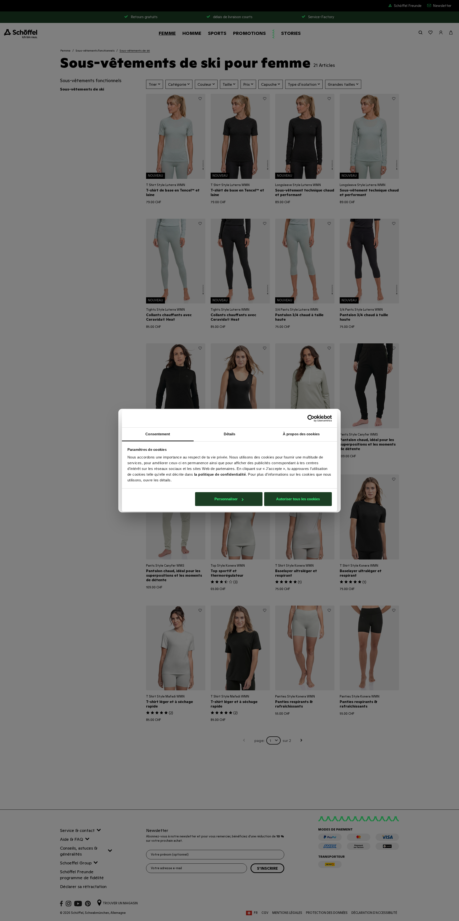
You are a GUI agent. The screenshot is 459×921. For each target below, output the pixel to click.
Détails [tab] (229, 434)
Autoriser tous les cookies (298, 499)
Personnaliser (226, 499)
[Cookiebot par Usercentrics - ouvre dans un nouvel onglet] (311, 418)
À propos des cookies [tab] (301, 434)
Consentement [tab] (157, 434)
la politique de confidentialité (220, 474)
